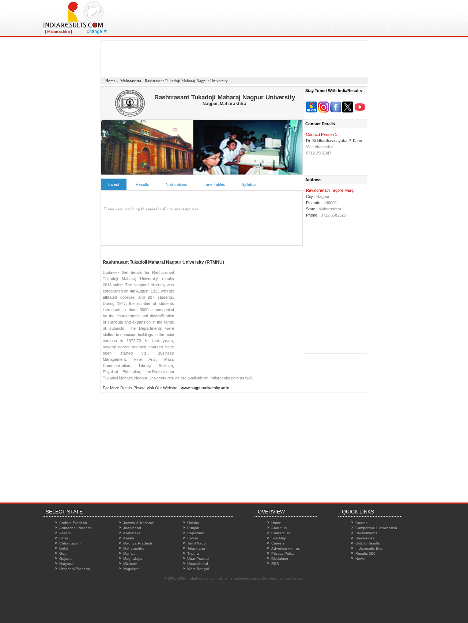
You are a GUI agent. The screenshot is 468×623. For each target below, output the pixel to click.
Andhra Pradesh (73, 523)
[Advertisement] (303, 16)
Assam (65, 533)
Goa (63, 553)
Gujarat (65, 559)
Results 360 (365, 553)
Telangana (196, 548)
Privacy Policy (282, 553)
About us (279, 528)
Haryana (66, 564)
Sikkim (192, 538)
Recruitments (366, 533)
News (360, 559)
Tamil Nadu (196, 543)
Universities (364, 538)
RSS (275, 564)
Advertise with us (285, 548)
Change (94, 31)
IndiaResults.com (202, 578)
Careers (277, 543)
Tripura (193, 553)
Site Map (278, 538)
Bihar (63, 538)
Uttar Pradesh (199, 559)
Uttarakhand (197, 564)
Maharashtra (133, 548)
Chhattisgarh (70, 543)
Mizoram (130, 564)
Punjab (193, 528)
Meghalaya (132, 559)
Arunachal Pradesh (75, 528)
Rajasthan (195, 533)
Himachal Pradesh (74, 569)
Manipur (130, 553)
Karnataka (132, 533)
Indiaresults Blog (369, 548)
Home (276, 523)
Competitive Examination (376, 528)
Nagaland (131, 569)
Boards (361, 523)
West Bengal (198, 569)
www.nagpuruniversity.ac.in (205, 388)
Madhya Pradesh (137, 543)
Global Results (367, 543)
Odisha (193, 523)
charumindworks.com (286, 578)
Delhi (63, 548)
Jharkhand (132, 528)
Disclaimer (279, 559)
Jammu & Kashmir (138, 523)
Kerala (128, 538)
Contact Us (280, 533)
